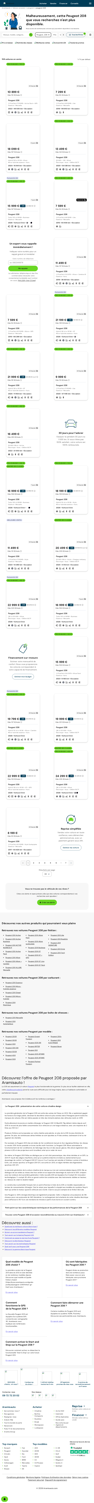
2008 (37, 1451)
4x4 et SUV (60, 1411)
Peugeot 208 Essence (14, 983)
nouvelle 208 (49, 1175)
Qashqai (59, 1466)
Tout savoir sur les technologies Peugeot (20, 1244)
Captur (37, 1466)
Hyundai (25, 1451)
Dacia (6, 1460)
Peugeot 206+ (56, 1036)
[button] (49, 35)
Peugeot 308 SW (12, 1048)
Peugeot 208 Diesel (13, 993)
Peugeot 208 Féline (22, 1155)
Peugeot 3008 (11, 1040)
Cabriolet (59, 1414)
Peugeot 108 (33, 1050)
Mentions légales (33, 1477)
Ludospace (39, 1428)
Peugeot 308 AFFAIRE (36, 1058)
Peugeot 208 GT (34, 951)
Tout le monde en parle (13, 1423)
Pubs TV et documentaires (14, 1429)
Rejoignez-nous (10, 1417)
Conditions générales (16, 1477)
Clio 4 (58, 1451)
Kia (23, 1454)
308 (36, 1454)
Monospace (39, 1425)
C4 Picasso (39, 1463)
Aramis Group (9, 1432)
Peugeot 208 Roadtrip (59, 939)
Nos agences (9, 1414)
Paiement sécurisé (36, 1480)
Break (37, 1422)
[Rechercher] (31, 35)
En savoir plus (12, 1292)
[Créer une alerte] (4, 1499)
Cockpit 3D (72, 1175)
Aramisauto (6, 8)
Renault (7, 1448)
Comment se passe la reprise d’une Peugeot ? (22, 1238)
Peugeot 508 (11, 1059)
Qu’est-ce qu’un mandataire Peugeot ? (19, 1232)
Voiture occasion (19, 8)
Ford (24, 1457)
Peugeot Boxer (56, 1046)
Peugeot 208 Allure (13, 958)
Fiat (23, 1448)
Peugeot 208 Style (58, 949)
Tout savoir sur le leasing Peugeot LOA (19, 1235)
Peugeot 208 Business (36, 948)
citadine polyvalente (14, 1090)
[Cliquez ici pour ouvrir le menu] (90, 3)
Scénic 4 (59, 1463)
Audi (6, 1466)
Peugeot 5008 (11, 1052)
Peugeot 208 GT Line (36, 961)
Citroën (7, 1454)
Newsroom (8, 1426)
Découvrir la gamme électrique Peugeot (20, 1249)
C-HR (58, 1448)
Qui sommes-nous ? (12, 1411)
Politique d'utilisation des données (56, 1477)
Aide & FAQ (8, 1420)
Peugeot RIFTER (34, 1046)
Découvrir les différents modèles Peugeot (21, 1229)
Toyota (24, 1466)
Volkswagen (9, 1463)
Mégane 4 (59, 1460)
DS (23, 1469)
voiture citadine (33, 1170)
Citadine (38, 1411)
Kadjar (58, 1457)
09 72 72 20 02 (10, 1395)
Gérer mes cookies (80, 1477)
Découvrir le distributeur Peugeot (18, 1241)
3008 (37, 1457)
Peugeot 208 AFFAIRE (36, 1054)
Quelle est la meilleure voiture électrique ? (21, 1226)
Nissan (6, 1469)
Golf (57, 1454)
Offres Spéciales (62, 1417)
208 (36, 1448)
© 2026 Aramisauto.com (47, 1488)
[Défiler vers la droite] (63, 34)
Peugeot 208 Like (57, 935)
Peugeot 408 (11, 1055)
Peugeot (31, 1086)
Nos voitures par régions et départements (62, 1425)
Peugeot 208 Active (13, 935)
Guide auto (60, 1420)
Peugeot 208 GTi (34, 1163)
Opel (6, 1457)
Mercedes (26, 1463)
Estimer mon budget (23, 677)
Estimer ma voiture (71, 848)
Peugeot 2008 (11, 1036)
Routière (38, 1419)
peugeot (30, 8)
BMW (24, 1460)
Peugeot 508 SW (34, 1043)
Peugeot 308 (10, 1044)
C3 (36, 1460)
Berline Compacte (39, 1415)
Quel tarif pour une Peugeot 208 (17, 1247)
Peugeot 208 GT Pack (36, 965)
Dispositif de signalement (56, 1480)
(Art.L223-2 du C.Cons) (27, 280)
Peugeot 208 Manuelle (14, 1018)
